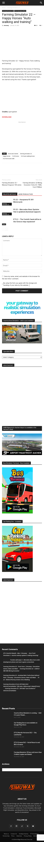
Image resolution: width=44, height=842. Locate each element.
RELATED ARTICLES (9, 194)
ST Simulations (34, 834)
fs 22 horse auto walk (8, 158)
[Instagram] (16, 826)
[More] (13, 30)
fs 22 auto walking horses (28, 156)
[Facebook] (4, 30)
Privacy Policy (28, 836)
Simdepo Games (23, 834)
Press (13, 836)
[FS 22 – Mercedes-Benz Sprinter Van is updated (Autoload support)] (7, 211)
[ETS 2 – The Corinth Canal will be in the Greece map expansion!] (7, 221)
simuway (6, 25)
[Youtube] (33, 826)
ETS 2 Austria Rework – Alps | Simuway (15, 653)
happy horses (6, 156)
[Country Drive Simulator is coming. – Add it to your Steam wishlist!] (7, 715)
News (4, 224)
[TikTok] (22, 826)
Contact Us (14, 834)
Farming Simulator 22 (13, 8)
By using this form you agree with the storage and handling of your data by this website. (20, 284)
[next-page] (6, 229)
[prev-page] (3, 229)
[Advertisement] (22, 136)
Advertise (19, 836)
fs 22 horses (15, 156)
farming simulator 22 (26, 153)
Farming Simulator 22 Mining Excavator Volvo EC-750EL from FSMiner (32, 185)
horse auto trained (13, 153)
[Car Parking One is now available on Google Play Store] (7, 725)
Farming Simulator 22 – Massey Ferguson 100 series (11, 184)
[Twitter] (9, 30)
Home (4, 8)
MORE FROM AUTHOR (26, 194)
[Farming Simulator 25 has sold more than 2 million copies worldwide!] (7, 754)
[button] (3, 3)
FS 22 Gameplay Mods (20, 11)
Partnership (6, 836)
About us (6, 834)
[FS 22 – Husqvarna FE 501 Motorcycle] (7, 202)
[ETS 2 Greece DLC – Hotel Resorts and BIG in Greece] (7, 745)
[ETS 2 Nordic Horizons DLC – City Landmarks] (7, 735)
